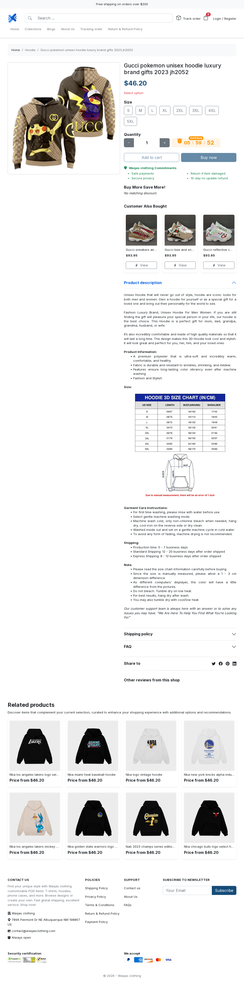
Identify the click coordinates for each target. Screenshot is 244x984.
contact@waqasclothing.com (33, 931)
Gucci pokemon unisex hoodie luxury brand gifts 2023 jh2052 (87, 50)
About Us (130, 896)
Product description (143, 282)
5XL (130, 121)
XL (165, 110)
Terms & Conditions (99, 905)
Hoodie (30, 50)
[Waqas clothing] (12, 18)
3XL (195, 110)
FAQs (128, 905)
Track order (192, 18)
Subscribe (224, 890)
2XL (179, 110)
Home (15, 50)
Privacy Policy (95, 896)
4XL (212, 110)
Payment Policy (96, 922)
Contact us (132, 888)
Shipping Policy (96, 888)
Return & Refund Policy (102, 913)
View (144, 265)
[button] (205, 18)
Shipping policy (138, 634)
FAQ (128, 646)
